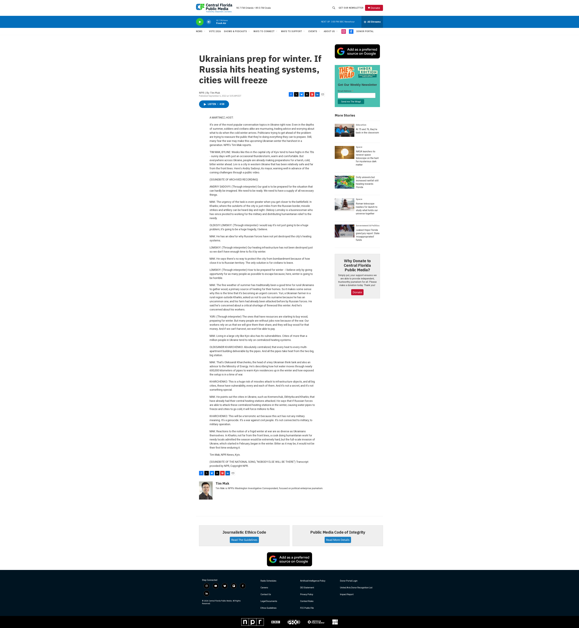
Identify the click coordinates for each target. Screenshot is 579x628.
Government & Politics (368, 225)
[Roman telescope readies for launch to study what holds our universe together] (344, 204)
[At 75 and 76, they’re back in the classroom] (344, 130)
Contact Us (266, 594)
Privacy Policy (306, 594)
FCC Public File (307, 608)
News (199, 31)
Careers (264, 588)
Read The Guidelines (244, 540)
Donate (375, 7)
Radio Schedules (268, 581)
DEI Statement (307, 588)
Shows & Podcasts (235, 31)
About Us (329, 31)
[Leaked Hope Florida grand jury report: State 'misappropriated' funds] (344, 231)
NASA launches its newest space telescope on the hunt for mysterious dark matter (367, 158)
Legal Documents (269, 601)
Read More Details (338, 540)
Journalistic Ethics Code (244, 532)
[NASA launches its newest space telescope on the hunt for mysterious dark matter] (344, 152)
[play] (199, 22)
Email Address (345, 91)
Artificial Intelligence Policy (312, 581)
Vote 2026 (215, 31)
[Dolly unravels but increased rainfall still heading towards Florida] (344, 182)
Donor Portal (365, 31)
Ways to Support (291, 31)
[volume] (208, 22)
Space (359, 147)
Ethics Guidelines (269, 608)
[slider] (213, 21)
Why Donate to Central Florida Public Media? (357, 265)
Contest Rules (306, 601)
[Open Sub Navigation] (205, 31)
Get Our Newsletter (351, 8)
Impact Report (347, 594)
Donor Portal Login (349, 581)
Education (361, 124)
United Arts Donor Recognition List (356, 588)
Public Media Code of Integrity (337, 532)
